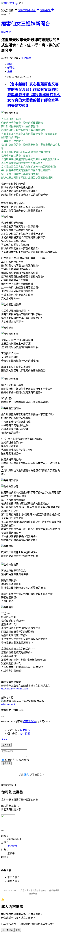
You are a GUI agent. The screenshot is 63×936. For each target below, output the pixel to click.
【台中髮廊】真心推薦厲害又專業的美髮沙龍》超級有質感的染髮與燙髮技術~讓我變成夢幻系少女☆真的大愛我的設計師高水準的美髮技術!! (34, 95)
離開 (18, 930)
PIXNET (14, 890)
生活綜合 (26, 58)
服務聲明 (33, 893)
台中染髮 (25, 733)
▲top (4, 739)
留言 (33, 721)
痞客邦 (27, 721)
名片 (9, 71)
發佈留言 (6, 763)
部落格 (11, 67)
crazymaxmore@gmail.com (14, 688)
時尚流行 (25, 730)
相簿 (9, 64)
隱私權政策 (54, 890)
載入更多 (6, 745)
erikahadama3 (8, 704)
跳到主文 (6, 32)
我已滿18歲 (7, 930)
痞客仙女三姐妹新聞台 (25, 23)
